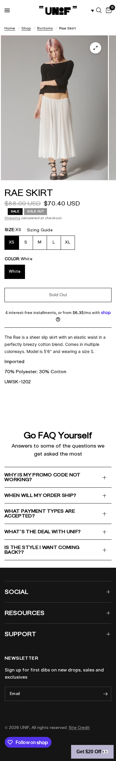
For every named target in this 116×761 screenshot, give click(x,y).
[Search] (99, 10)
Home (9, 28)
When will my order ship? (40, 495)
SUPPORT (20, 634)
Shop (26, 28)
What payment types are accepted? (39, 513)
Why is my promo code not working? (42, 477)
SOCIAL (17, 591)
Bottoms (45, 28)
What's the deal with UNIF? (42, 531)
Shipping (12, 218)
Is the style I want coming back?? (41, 550)
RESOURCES (25, 612)
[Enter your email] (105, 694)
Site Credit (79, 727)
